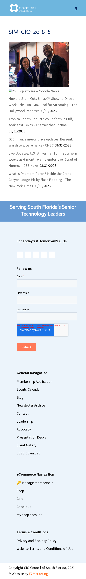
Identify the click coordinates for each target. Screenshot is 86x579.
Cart (20, 498)
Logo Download (28, 453)
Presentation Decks (31, 437)
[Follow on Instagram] (20, 255)
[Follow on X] (36, 255)
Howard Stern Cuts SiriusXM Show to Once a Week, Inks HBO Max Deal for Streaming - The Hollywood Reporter (43, 104)
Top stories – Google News (38, 91)
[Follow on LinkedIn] (44, 255)
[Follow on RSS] (52, 255)
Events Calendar (29, 389)
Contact (23, 413)
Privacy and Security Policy (36, 540)
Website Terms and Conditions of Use (45, 548)
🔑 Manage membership (35, 482)
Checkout (24, 506)
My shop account (29, 514)
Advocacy (24, 429)
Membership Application (34, 381)
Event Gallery (26, 445)
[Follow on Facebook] (28, 255)
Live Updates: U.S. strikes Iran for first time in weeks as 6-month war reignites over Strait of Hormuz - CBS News (43, 159)
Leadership (25, 421)
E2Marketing (38, 573)
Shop (20, 490)
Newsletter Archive (31, 405)
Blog (20, 397)
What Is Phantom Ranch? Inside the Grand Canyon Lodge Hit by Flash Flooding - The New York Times (40, 179)
